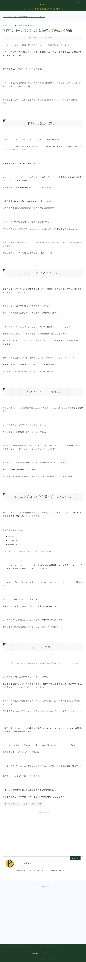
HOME (5, 946)
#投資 (32, 804)
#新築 (40, 804)
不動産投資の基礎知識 (24, 25)
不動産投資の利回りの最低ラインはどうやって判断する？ (37, 627)
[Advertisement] (43, 831)
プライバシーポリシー (48, 953)
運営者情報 (34, 953)
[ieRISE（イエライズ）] (43, 4)
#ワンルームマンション (12, 804)
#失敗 (25, 804)
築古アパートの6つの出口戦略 (25, 752)
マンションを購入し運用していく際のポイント (32, 253)
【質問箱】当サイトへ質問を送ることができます (24, 16)
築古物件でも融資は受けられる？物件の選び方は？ (34, 371)
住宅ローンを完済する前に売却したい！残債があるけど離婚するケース (43, 476)
